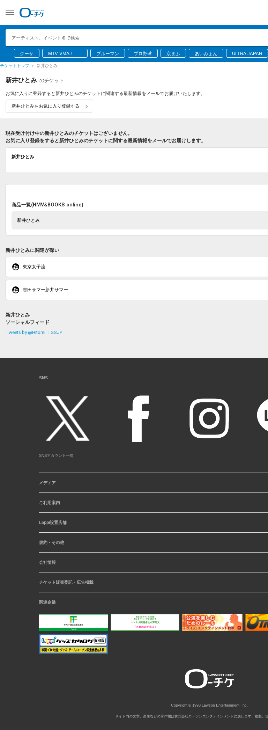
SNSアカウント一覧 (56, 455)
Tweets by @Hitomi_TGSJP (34, 332)
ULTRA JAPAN (247, 53)
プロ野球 (143, 53)
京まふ (173, 53)
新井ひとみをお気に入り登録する (46, 106)
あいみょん (206, 53)
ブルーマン (107, 53)
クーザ (27, 53)
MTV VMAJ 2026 (60, 54)
